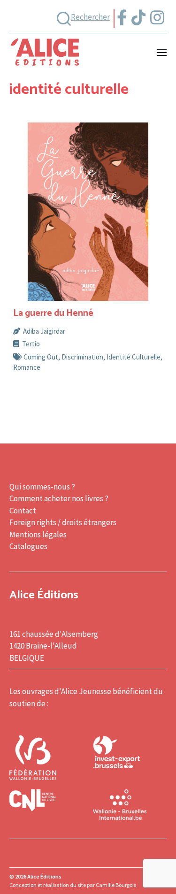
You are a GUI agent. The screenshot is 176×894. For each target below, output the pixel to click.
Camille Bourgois (116, 884)
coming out (40, 356)
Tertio (31, 343)
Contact (22, 510)
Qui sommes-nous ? (42, 486)
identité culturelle (134, 356)
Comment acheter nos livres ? (58, 498)
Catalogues (28, 546)
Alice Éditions (44, 876)
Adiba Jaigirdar (44, 331)
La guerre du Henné (53, 313)
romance (26, 367)
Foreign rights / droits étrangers (62, 522)
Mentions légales (38, 534)
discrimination (82, 356)
